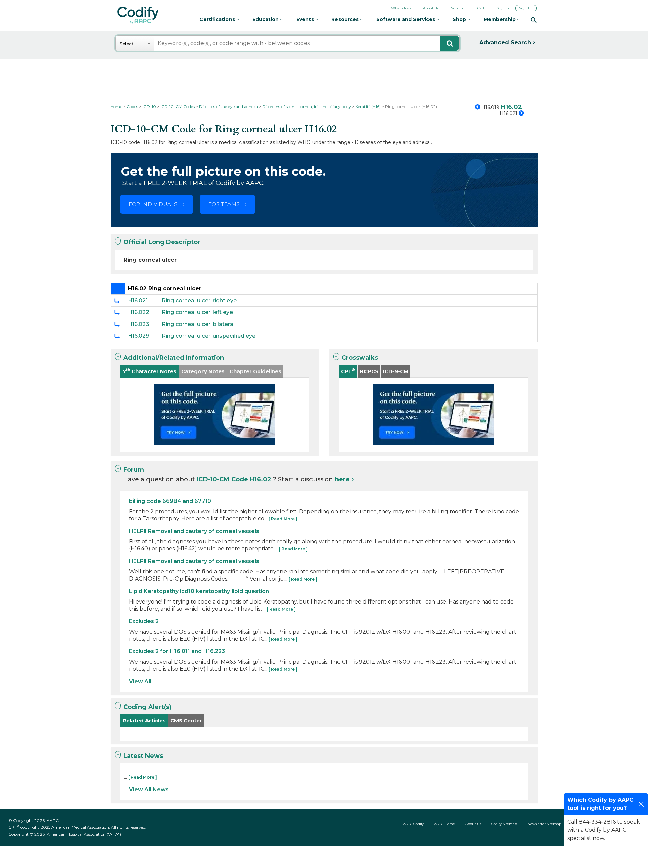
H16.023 (138, 324)
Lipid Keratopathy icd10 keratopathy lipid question (199, 591)
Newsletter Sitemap (544, 824)
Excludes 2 (144, 621)
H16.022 (138, 312)
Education (266, 19)
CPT (348, 371)
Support (458, 8)
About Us (430, 8)
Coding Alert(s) (147, 707)
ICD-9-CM (395, 371)
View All (140, 681)
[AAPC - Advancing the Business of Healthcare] (138, 15)
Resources (345, 19)
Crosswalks (360, 357)
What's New (401, 8)
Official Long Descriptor (161, 242)
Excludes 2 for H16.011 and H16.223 (177, 651)
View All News (149, 789)
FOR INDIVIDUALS (153, 204)
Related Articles (144, 720)
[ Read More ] (283, 518)
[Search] (534, 19)
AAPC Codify (413, 824)
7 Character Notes (150, 371)
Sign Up (526, 8)
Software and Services (406, 19)
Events (305, 19)
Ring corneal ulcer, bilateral (198, 324)
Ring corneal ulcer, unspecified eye (208, 336)
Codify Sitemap (504, 824)
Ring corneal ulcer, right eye (199, 300)
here (342, 479)
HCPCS (369, 371)
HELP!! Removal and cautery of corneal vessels (194, 531)
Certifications (217, 19)
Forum (133, 469)
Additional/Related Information (173, 357)
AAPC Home (444, 824)
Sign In (503, 8)
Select (126, 43)
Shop (460, 19)
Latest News (143, 756)
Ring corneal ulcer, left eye (197, 312)
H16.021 (138, 300)
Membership (500, 19)
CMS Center (186, 720)
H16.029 (138, 336)
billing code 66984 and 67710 (170, 501)
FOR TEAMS (224, 204)
